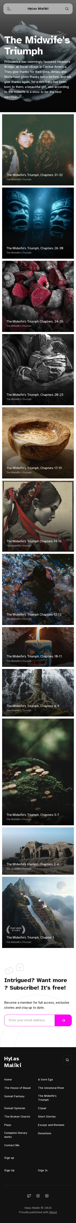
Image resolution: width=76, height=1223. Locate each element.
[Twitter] (29, 1195)
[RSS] (47, 1195)
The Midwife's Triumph (18, 179)
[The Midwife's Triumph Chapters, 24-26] (38, 296)
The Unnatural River (51, 1088)
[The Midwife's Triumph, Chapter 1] (38, 912)
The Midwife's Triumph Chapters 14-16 (34, 541)
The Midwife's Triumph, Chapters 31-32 (34, 175)
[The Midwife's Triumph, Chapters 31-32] (38, 149)
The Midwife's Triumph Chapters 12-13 (33, 614)
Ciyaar (42, 1108)
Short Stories (47, 1116)
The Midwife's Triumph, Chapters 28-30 (34, 248)
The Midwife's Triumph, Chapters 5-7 (32, 815)
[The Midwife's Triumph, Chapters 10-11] (38, 647)
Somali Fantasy (14, 1096)
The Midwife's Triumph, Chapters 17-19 (34, 468)
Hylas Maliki (12, 1062)
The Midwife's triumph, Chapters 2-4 (32, 864)
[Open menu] (9, 9)
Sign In (43, 1170)
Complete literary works (15, 1135)
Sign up (9, 1158)
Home (8, 1079)
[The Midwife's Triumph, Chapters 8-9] (38, 692)
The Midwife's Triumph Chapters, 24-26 (34, 321)
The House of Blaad (17, 1088)
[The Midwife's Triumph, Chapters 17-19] (38, 442)
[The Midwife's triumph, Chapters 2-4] (38, 851)
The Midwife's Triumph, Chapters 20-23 (34, 395)
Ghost (53, 1212)
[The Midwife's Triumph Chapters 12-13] (38, 589)
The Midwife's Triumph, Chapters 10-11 (34, 656)
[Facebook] (38, 1195)
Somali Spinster (14, 1108)
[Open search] (67, 9)
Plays (7, 1125)
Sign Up (9, 1170)
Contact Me (11, 1145)
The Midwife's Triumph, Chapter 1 (30, 937)
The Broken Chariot (17, 1116)
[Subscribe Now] (63, 1020)
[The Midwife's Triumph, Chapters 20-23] (38, 369)
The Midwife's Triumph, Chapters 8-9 (32, 706)
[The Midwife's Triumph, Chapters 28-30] (38, 223)
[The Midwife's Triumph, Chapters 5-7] (38, 772)
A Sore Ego (45, 1079)
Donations (44, 1133)
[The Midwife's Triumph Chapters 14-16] (38, 516)
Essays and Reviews (51, 1125)
